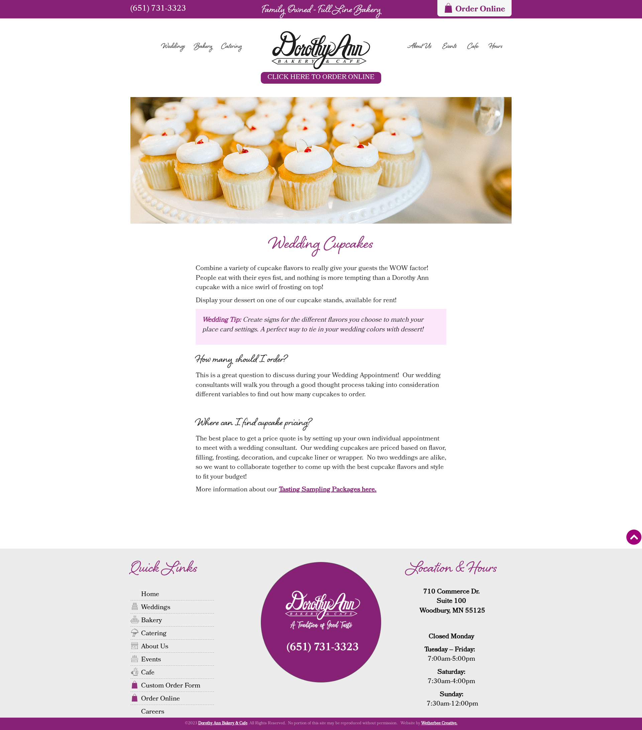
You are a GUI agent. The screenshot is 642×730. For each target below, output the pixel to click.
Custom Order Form (170, 685)
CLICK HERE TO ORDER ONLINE (321, 77)
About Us (420, 47)
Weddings (173, 47)
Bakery (203, 47)
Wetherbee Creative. (439, 723)
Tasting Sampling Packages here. (328, 490)
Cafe (472, 47)
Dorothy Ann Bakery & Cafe (222, 723)
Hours (496, 47)
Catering (231, 47)
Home (150, 593)
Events (449, 47)
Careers (152, 711)
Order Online (160, 698)
